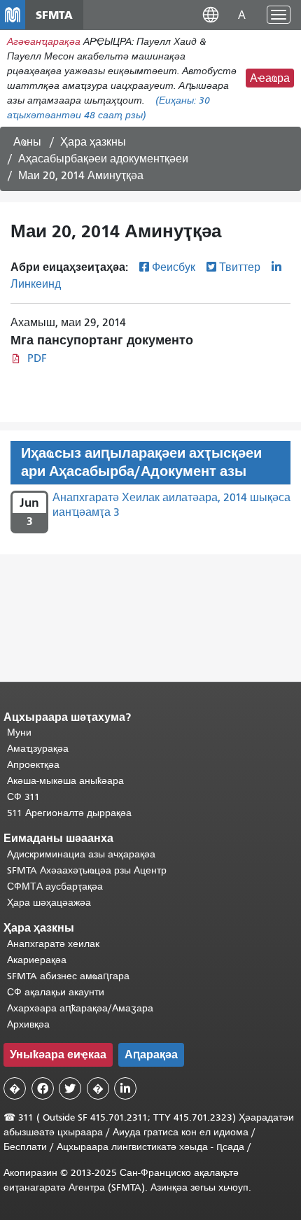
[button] (210, 14)
